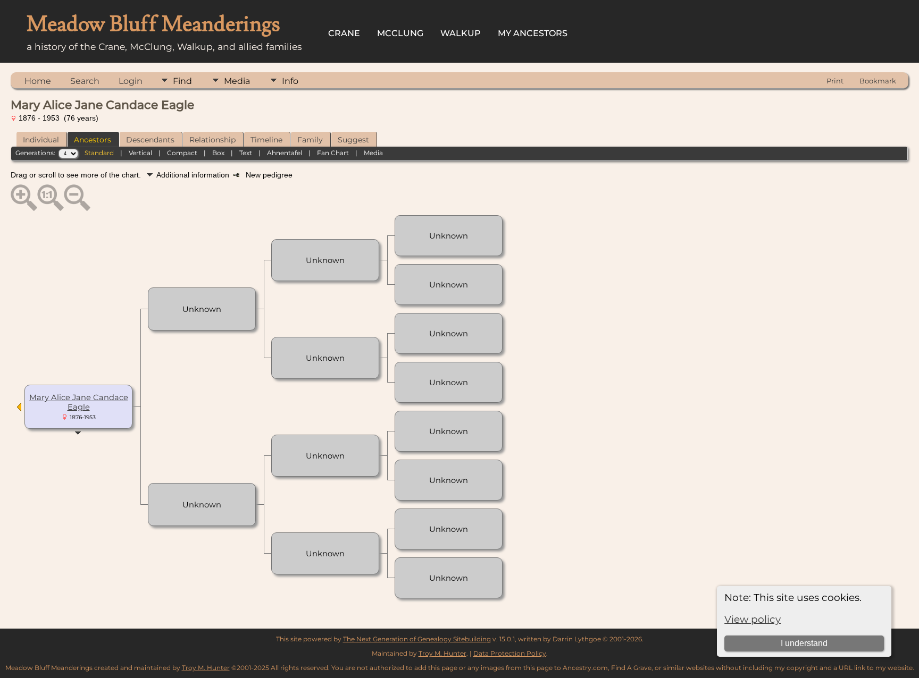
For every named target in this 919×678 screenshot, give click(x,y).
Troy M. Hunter (442, 653)
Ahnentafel (284, 153)
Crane (344, 33)
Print (834, 81)
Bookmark (877, 81)
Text (245, 153)
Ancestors (92, 140)
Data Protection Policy (509, 653)
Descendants (150, 140)
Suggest (353, 140)
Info (290, 81)
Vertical (140, 153)
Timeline (266, 140)
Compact (182, 153)
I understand (804, 643)
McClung (400, 33)
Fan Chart (333, 153)
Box (218, 153)
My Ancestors (532, 33)
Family (310, 140)
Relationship (212, 140)
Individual (41, 140)
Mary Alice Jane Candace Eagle (78, 402)
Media (237, 81)
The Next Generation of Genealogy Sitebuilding (417, 639)
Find (182, 81)
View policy (752, 619)
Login (131, 81)
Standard (99, 153)
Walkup (460, 33)
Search (84, 81)
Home (37, 81)
